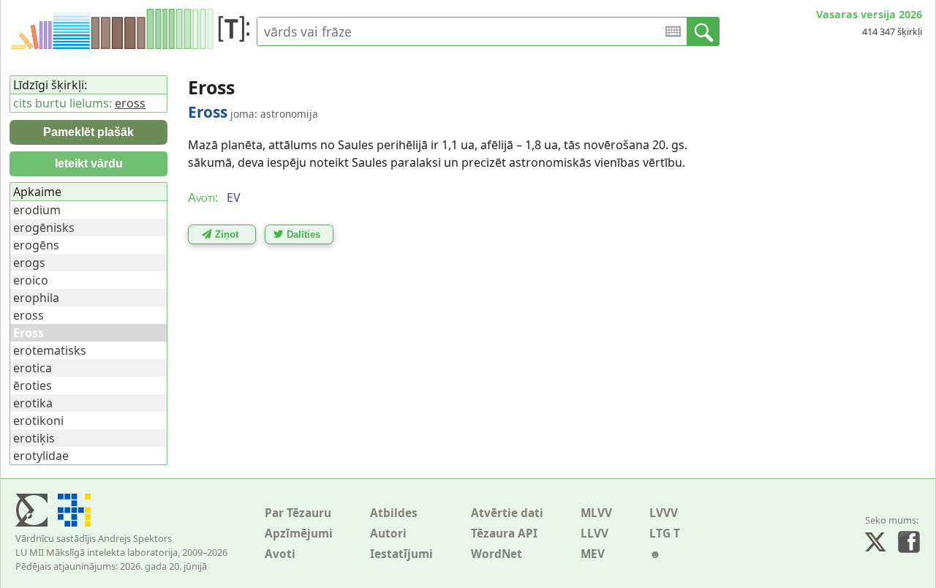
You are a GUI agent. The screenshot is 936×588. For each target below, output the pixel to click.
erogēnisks (44, 227)
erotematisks (49, 350)
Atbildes (394, 513)
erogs (29, 263)
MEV (593, 554)
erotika (33, 403)
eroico (30, 280)
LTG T (664, 533)
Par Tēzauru (298, 513)
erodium (37, 210)
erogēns (36, 245)
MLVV (596, 513)
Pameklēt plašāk (88, 132)
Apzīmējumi (299, 533)
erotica (32, 368)
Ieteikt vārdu (89, 163)
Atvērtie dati (507, 513)
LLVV (594, 533)
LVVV (663, 513)
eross (130, 103)
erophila (36, 298)
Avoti (280, 554)
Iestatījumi (401, 554)
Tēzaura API (504, 533)
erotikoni (38, 420)
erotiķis (34, 438)
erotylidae (41, 456)
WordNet (496, 554)
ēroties (32, 385)
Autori (388, 533)
